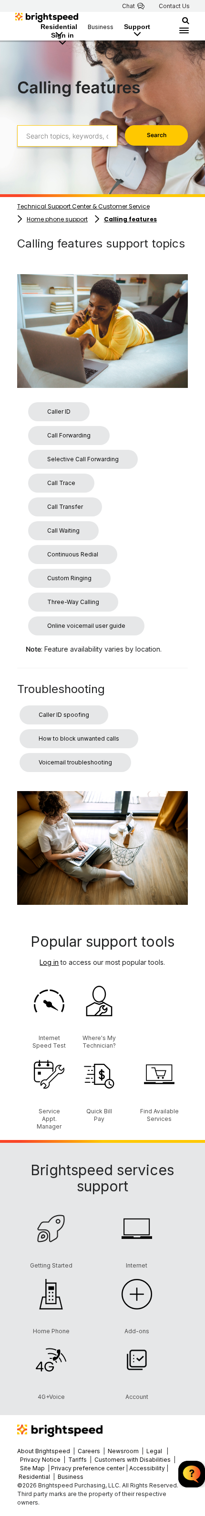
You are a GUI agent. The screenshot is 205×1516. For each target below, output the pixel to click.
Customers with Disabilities (133, 1459)
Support (137, 26)
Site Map (33, 1468)
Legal (154, 1451)
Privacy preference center (87, 1468)
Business (100, 26)
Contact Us (174, 6)
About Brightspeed (43, 1451)
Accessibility (147, 1468)
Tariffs (78, 1459)
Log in (49, 962)
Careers (89, 1451)
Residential (59, 26)
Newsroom (123, 1451)
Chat (128, 6)
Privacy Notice (40, 1459)
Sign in (62, 35)
